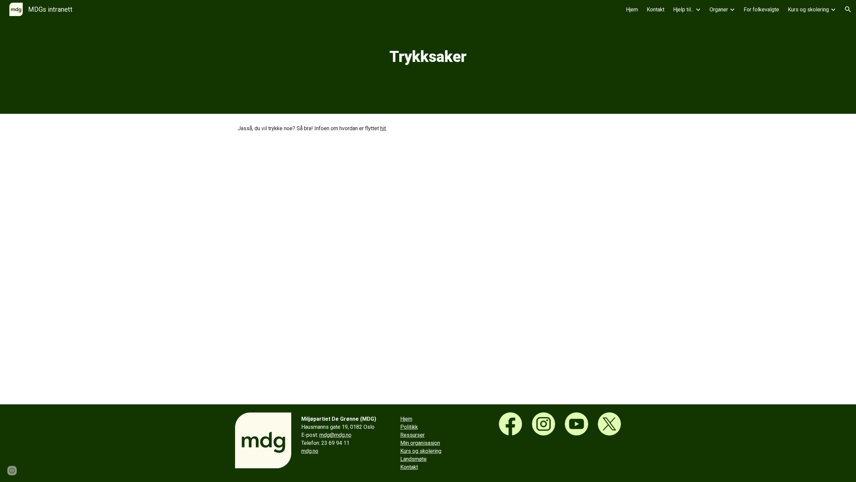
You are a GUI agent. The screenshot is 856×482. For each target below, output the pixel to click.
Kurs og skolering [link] (808, 9)
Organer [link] (719, 9)
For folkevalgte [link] (761, 9)
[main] (428, 57)
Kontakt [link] (655, 9)
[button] (848, 9)
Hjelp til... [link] (683, 9)
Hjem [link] (632, 9)
